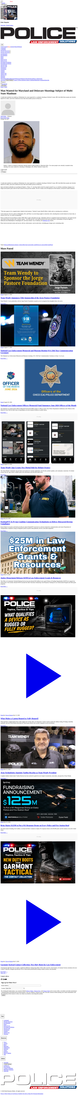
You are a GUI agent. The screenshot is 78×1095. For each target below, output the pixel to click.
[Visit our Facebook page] (1, 979)
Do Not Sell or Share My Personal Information (32, 1093)
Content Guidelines (30, 80)
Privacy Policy (4, 1093)
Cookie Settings (9, 80)
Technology (3, 67)
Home (2, 87)
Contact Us (16, 80)
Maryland (47, 244)
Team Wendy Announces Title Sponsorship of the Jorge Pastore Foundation (30, 298)
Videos (18, 1)
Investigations (4, 54)
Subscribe (3, 25)
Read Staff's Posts (5, 117)
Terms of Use (11, 1093)
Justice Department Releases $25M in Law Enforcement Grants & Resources (31, 578)
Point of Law (4, 59)
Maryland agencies (27, 244)
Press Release (22, 80)
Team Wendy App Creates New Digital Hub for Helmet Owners (25, 468)
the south (34, 244)
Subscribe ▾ (3, 4)
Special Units (4, 65)
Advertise (3, 80)
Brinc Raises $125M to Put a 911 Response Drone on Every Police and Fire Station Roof (35, 825)
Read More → (4, 303)
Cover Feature (6, 1)
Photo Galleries (36, 78)
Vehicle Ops (3, 73)
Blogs (8, 78)
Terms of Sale (17, 1093)
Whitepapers (18, 78)
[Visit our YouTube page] (6, 979)
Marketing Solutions (39, 80)
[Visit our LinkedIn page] (4, 979)
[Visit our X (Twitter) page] (3, 979)
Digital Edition (9, 25)
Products (31, 78)
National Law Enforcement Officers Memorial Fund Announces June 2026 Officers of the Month (38, 405)
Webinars (22, 1)
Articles (14, 1)
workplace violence (18, 244)
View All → (3, 973)
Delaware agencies (40, 244)
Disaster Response (5, 51)
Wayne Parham (9, 715)
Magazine (12, 78)
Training (3, 70)
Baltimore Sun (46, 220)
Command (3, 48)
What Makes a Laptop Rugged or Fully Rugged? (20, 718)
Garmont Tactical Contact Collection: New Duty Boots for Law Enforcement (31, 965)
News (11, 1)
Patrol (2, 56)
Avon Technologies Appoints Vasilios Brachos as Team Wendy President (28, 773)
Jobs (41, 78)
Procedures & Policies (6, 62)
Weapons (3, 76)
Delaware (6, 244)
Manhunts (11, 244)
